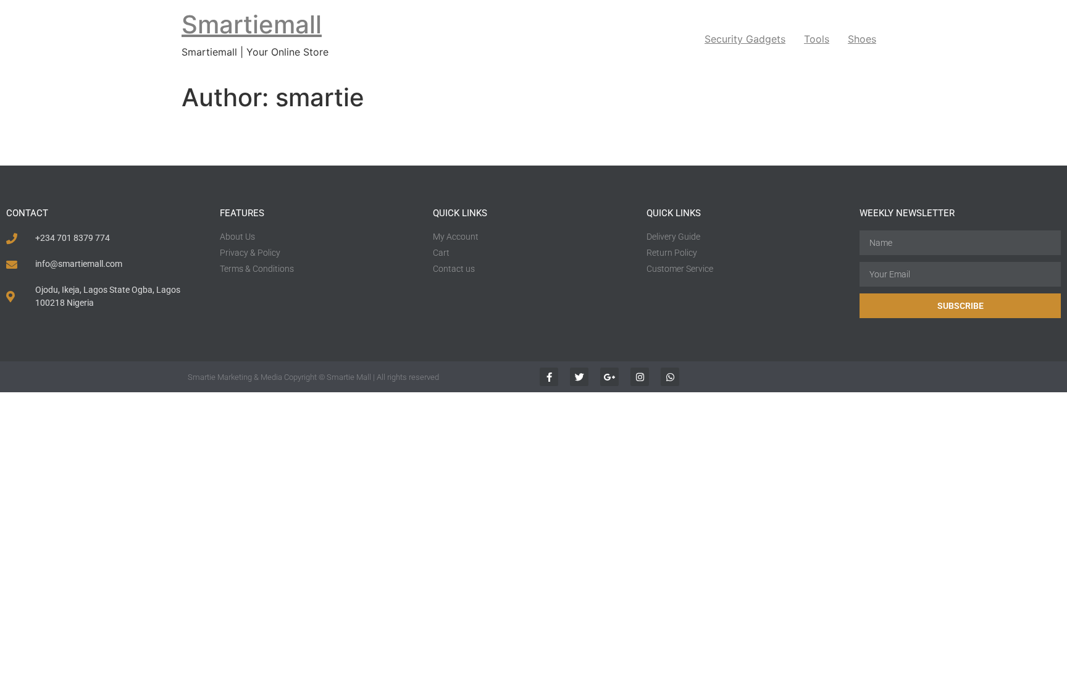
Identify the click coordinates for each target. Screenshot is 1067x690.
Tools (816, 39)
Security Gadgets (745, 39)
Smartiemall (252, 24)
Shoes (862, 39)
